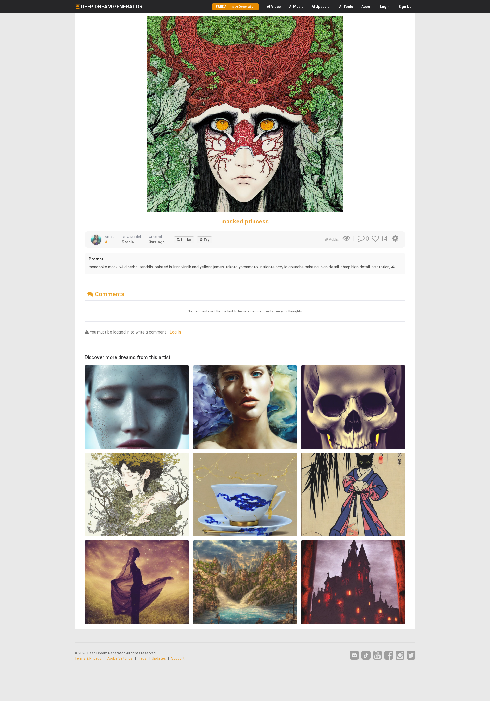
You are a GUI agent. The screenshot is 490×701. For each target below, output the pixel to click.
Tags (142, 658)
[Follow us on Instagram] (400, 655)
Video (274, 7)
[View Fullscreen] (335, 202)
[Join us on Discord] (354, 655)
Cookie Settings (120, 658)
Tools (346, 7)
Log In (175, 332)
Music (296, 7)
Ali (107, 242)
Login (384, 7)
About (366, 7)
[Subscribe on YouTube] (377, 655)
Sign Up (404, 7)
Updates (159, 658)
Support (178, 658)
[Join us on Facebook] (388, 655)
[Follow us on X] (411, 655)
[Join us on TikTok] (366, 655)
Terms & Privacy (88, 658)
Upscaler (321, 7)
